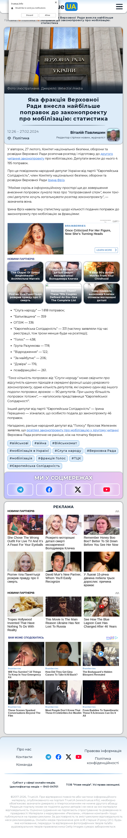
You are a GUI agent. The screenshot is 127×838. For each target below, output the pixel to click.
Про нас (24, 749)
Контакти (24, 757)
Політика (28, 20)
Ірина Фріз (56, 180)
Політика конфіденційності (103, 760)
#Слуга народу (68, 451)
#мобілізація (21, 458)
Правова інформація (102, 751)
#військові (19, 443)
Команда (24, 764)
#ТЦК (76, 458)
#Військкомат (64, 443)
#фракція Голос (52, 458)
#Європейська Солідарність (35, 466)
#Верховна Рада (101, 451)
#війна (40, 443)
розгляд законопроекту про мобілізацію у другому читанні (73, 430)
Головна (10, 20)
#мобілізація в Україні (29, 451)
